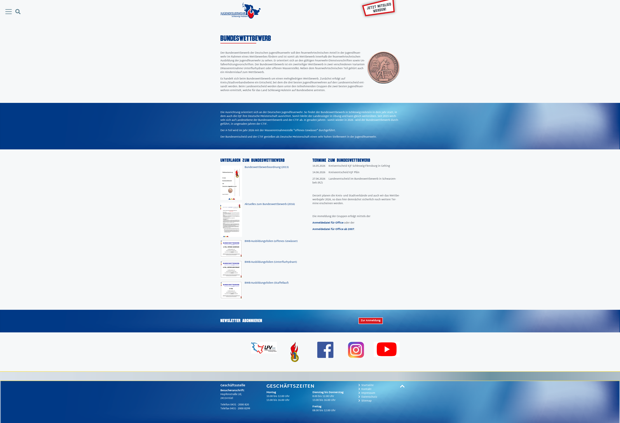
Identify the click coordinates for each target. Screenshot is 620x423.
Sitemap (366, 401)
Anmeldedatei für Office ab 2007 (333, 229)
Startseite (367, 385)
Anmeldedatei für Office (327, 223)
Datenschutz (369, 397)
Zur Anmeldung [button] (371, 320)
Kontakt (366, 389)
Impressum (368, 393)
